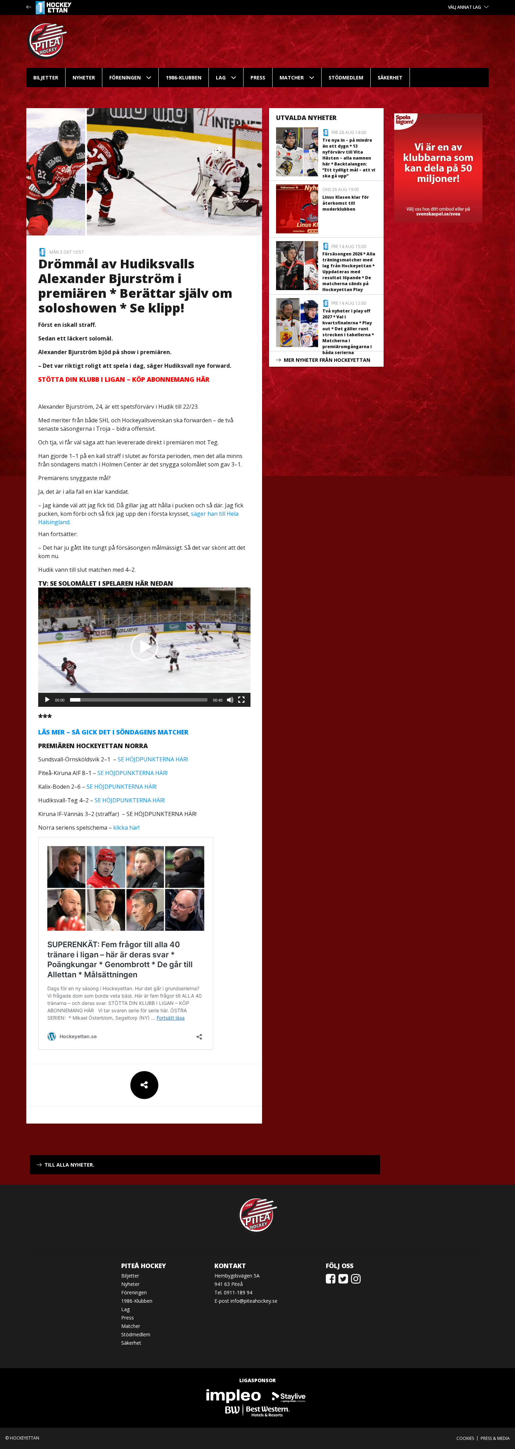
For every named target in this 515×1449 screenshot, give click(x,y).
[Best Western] (257, 1410)
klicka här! (126, 827)
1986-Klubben (183, 77)
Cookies (465, 1438)
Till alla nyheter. (69, 1164)
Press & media (495, 1438)
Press (257, 77)
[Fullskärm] (241, 699)
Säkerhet (390, 77)
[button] (144, 647)
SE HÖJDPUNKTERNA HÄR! (153, 759)
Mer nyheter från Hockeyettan (327, 360)
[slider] (138, 700)
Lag (221, 77)
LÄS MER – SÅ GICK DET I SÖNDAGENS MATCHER (113, 732)
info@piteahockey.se (254, 1300)
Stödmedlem (346, 77)
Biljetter (45, 77)
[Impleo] (234, 1396)
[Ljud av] (230, 699)
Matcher (292, 77)
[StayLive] (289, 1396)
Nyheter (84, 77)
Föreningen (125, 77)
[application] (144, 647)
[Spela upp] (47, 699)
